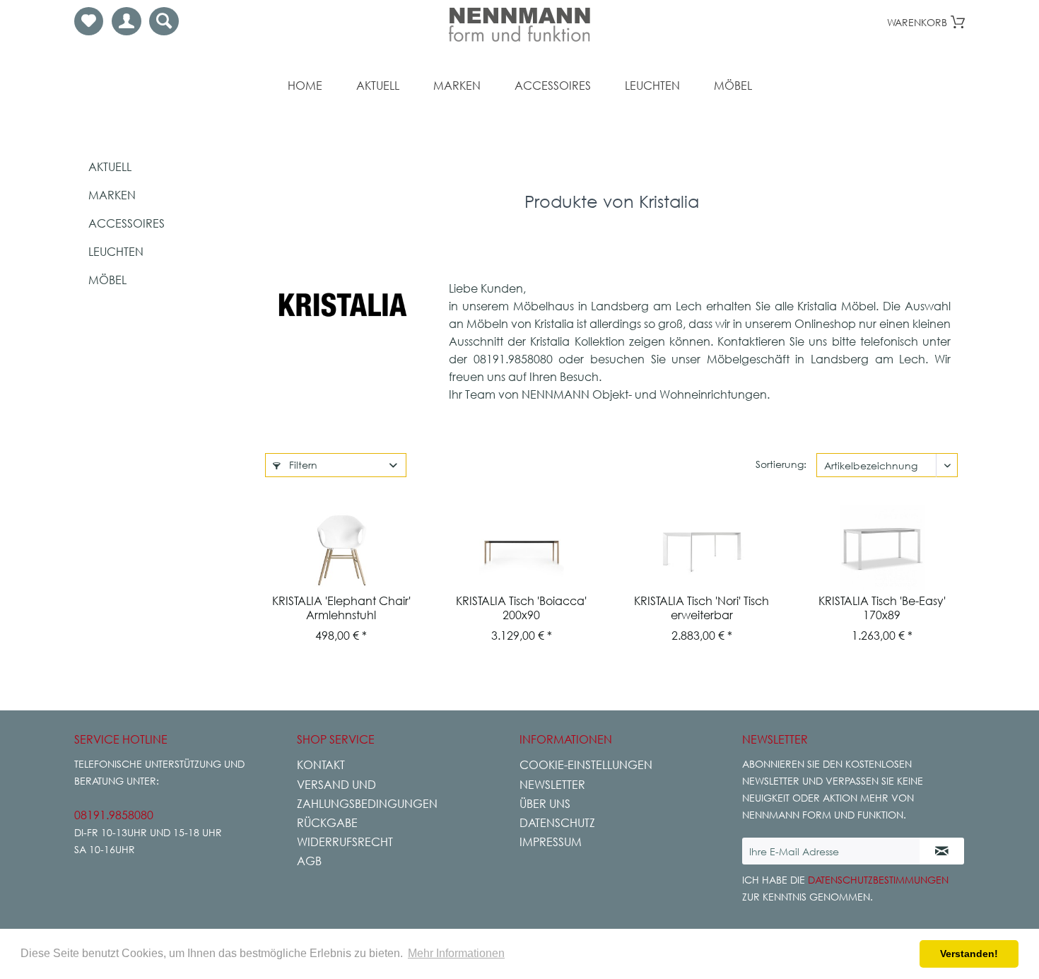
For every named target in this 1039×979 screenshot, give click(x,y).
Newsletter (552, 785)
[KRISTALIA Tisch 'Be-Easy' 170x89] (882, 547)
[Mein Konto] (126, 21)
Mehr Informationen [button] (456, 953)
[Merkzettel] (88, 21)
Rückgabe (327, 823)
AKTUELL (109, 167)
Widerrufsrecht (345, 842)
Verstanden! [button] (969, 953)
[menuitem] (88, 21)
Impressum (551, 842)
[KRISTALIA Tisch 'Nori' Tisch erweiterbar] (701, 547)
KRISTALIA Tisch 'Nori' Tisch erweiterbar (701, 608)
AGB (309, 861)
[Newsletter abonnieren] (942, 851)
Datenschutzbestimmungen (878, 880)
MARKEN (112, 195)
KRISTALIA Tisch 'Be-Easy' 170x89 (882, 608)
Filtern (301, 465)
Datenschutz (557, 823)
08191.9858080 (113, 815)
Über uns (545, 804)
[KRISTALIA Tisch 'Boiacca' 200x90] (521, 547)
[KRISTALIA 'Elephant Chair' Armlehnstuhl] (341, 547)
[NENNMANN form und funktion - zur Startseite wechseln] (519, 24)
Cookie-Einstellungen (586, 765)
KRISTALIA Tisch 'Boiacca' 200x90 (521, 608)
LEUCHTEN (115, 252)
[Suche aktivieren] (164, 21)
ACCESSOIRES (126, 223)
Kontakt (321, 765)
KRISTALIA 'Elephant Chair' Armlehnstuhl (341, 608)
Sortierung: (781, 464)
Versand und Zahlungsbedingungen (367, 794)
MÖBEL (107, 280)
